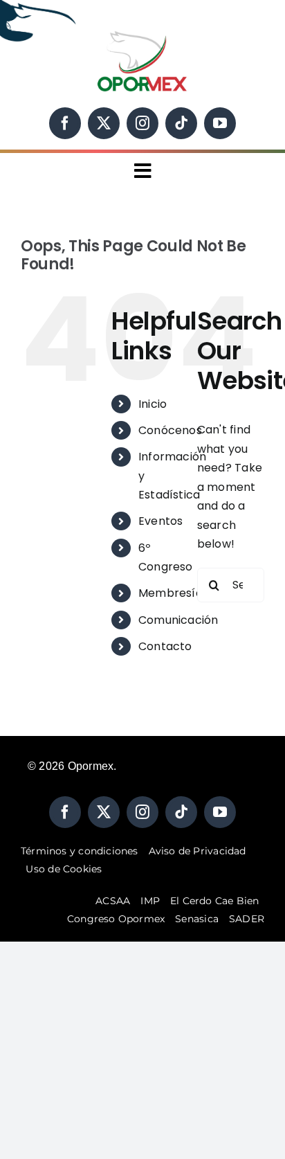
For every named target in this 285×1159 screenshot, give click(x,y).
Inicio (152, 404)
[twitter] (104, 123)
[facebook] (65, 123)
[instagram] (142, 123)
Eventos (160, 521)
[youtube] (220, 123)
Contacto (165, 646)
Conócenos (170, 430)
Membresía (170, 593)
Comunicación (178, 620)
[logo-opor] (142, 34)
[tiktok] (181, 123)
